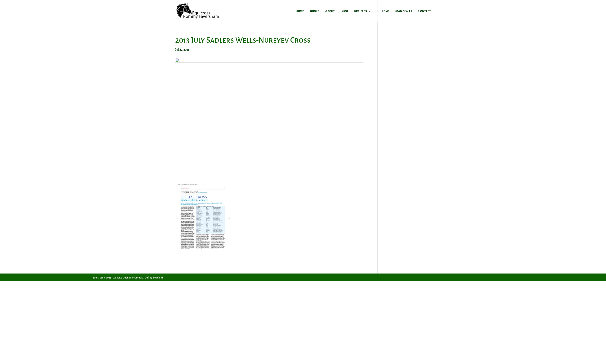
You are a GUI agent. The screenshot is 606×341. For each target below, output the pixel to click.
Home (300, 11)
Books (314, 11)
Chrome (383, 11)
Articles (360, 11)
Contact (424, 11)
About (330, 11)
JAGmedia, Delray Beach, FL (147, 277)
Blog (344, 11)
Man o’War (403, 11)
